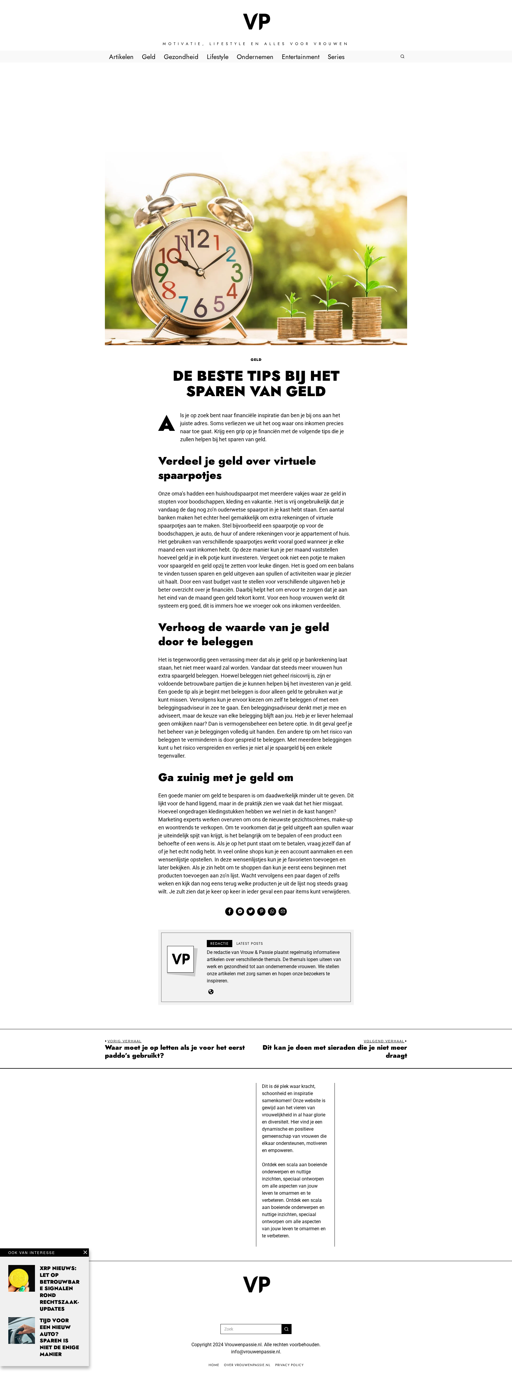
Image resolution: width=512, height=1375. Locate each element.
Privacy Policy (289, 1365)
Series (336, 56)
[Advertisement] (256, 107)
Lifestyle (217, 56)
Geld (149, 56)
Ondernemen (255, 56)
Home (214, 1365)
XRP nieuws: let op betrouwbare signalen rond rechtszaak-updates (59, 1288)
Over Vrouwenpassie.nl (247, 1365)
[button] (286, 1329)
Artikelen (121, 56)
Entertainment (300, 56)
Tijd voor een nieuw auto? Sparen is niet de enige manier (59, 1337)
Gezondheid (181, 56)
